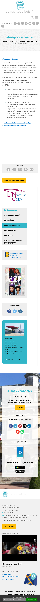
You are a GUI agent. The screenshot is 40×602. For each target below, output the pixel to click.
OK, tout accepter (9, 600)
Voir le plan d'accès (14, 360)
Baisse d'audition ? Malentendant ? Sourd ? (18, 520)
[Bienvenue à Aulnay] (19, 548)
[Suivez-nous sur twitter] (15, 311)
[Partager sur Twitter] (14, 170)
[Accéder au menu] (36, 17)
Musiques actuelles (12, 225)
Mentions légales (13, 594)
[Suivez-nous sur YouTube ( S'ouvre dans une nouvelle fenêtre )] (20, 426)
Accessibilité (31, 592)
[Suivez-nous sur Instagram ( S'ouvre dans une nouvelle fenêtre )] (25, 426)
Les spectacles (10, 230)
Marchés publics (20, 592)
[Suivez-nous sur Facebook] (9, 311)
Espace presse (9, 592)
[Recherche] (32, 17)
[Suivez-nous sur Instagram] (20, 311)
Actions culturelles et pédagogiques (13, 241)
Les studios (8, 235)
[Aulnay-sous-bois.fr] (20, 5)
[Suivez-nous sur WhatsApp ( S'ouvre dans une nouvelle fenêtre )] (22, 432)
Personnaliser (31, 600)
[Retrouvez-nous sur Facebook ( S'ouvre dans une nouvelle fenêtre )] (11, 426)
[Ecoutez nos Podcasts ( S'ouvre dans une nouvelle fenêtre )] (18, 432)
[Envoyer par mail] (31, 169)
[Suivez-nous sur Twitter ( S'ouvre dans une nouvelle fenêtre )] (15, 426)
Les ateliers (9, 220)
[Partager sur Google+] (20, 169)
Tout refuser (21, 600)
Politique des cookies (27, 594)
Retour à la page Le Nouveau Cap (14, 180)
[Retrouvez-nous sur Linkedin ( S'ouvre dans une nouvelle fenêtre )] (29, 426)
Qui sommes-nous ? (12, 215)
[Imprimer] (26, 169)
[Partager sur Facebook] (8, 169)
